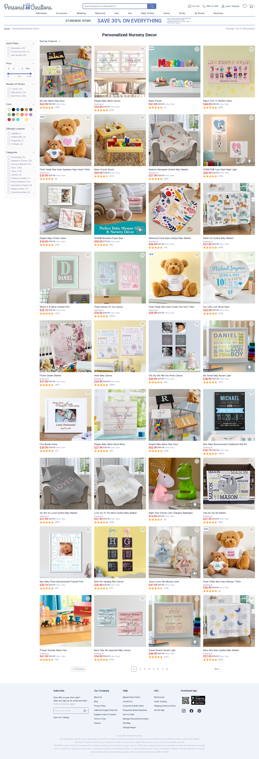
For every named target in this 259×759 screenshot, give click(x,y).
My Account (159, 697)
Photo (182, 13)
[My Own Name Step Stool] (65, 71)
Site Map (127, 723)
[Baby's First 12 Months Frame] (229, 71)
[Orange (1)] (22, 115)
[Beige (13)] (9, 110)
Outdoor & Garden (20, 178)
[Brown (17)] (22, 110)
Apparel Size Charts (131, 697)
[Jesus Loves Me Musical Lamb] (174, 552)
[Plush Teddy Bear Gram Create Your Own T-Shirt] (174, 277)
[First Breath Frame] (65, 415)
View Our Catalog (61, 717)
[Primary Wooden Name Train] (65, 621)
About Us (98, 697)
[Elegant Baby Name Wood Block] (120, 415)
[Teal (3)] (17, 120)
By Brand (199, 13)
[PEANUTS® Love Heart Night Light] (229, 140)
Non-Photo (18, 96)
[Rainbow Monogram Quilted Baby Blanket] (174, 140)
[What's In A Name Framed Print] (65, 277)
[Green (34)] (9, 115)
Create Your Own (20, 52)
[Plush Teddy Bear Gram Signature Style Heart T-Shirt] (65, 140)
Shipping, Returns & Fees (165, 706)
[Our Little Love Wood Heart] (229, 277)
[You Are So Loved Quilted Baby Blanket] (65, 484)
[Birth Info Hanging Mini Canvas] (120, 552)
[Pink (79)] (26, 115)
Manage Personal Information (136, 719)
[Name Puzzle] (174, 71)
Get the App (159, 710)
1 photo (16, 89)
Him (117, 13)
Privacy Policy (100, 706)
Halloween (41, 13)
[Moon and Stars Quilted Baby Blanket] (229, 621)
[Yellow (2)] (26, 120)
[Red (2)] (9, 120)
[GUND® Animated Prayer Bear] (120, 209)
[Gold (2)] (26, 110)
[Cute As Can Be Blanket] (229, 484)
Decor (16, 168)
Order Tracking (160, 701)
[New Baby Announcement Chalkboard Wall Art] (229, 415)
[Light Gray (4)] (13, 115)
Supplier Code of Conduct (105, 714)
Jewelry (16, 175)
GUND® (15, 134)
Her (130, 13)
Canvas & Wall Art (20, 164)
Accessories (17, 157)
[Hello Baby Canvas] (120, 346)
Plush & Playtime (20, 182)
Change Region (129, 727)
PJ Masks (16, 144)
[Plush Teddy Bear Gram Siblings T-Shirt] (229, 552)
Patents (97, 723)
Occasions (61, 13)
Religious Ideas (19, 189)
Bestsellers (17, 48)
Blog (96, 701)
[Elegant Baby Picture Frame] (65, 209)
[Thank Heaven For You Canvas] (120, 277)
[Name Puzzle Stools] (120, 140)
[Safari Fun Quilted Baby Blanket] (229, 209)
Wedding (81, 13)
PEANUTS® (18, 137)
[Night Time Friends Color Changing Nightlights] (174, 484)
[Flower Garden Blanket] (65, 346)
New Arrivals (18, 55)
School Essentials (20, 192)
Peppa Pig (17, 141)
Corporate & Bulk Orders (133, 706)
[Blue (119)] (17, 110)
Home (166, 13)
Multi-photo (18, 92)
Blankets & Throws (21, 161)
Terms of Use (100, 719)
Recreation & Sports (21, 185)
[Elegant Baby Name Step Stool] (174, 415)
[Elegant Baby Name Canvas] (120, 71)
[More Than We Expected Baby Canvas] (120, 621)
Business (218, 13)
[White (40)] (22, 120)
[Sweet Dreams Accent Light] (174, 621)
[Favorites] (244, 6)
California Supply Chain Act (105, 710)
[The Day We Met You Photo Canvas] (174, 346)
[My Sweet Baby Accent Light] (229, 346)
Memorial (100, 13)
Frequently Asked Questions (135, 710)
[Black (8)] (13, 110)
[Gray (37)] (30, 110)
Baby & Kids (147, 13)
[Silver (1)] (13, 120)
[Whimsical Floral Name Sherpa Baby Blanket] (174, 209)
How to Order (128, 714)
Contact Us (127, 701)
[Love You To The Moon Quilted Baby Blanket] (120, 484)
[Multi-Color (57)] (17, 115)
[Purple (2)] (30, 115)
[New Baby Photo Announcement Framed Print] (65, 552)
